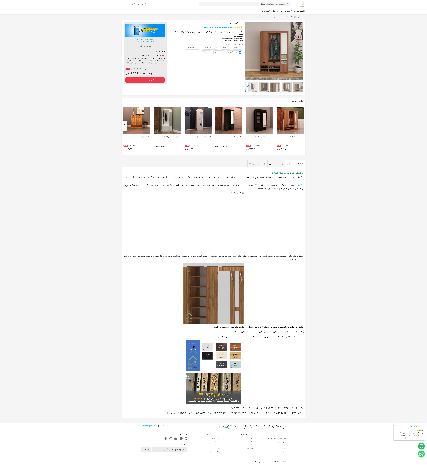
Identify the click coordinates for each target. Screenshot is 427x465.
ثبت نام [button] (142, 5)
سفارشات (217, 442)
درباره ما (284, 448)
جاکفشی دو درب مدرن (143, 137)
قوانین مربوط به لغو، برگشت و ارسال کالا (274, 438)
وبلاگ (274, 11)
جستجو (251, 438)
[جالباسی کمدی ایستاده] (290, 120)
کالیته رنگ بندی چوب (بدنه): (234, 44)
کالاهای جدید (249, 448)
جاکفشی (300, 185)
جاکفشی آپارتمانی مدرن (204, 137)
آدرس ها (217, 445)
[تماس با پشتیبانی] (421, 454)
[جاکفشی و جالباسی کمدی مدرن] (259, 120)
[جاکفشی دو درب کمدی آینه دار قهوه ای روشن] (274, 51)
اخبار (252, 442)
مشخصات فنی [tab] (274, 164)
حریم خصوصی (282, 442)
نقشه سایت (282, 455)
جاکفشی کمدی (237, 137)
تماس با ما (265, 11)
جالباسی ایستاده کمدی (297, 137)
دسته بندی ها (298, 11)
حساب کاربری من (285, 11)
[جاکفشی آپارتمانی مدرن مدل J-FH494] (198, 120)
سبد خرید (217, 448)
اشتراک (145, 449)
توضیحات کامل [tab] (293, 164)
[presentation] (302, 126)
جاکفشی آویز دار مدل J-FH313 (172, 137)
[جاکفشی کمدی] (228, 120)
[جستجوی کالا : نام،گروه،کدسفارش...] (287, 4)
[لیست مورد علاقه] (133, 4)
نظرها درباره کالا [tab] (255, 164)
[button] (247, 87)
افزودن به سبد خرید (145, 79)
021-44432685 (164, 426)
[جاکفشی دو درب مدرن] (136, 120)
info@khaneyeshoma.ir (149, 426)
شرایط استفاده (282, 445)
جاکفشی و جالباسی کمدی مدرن (263, 137)
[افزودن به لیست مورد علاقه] (300, 24)
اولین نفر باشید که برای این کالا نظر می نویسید (218, 27)
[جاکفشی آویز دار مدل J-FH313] (167, 120)
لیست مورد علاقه (215, 452)
